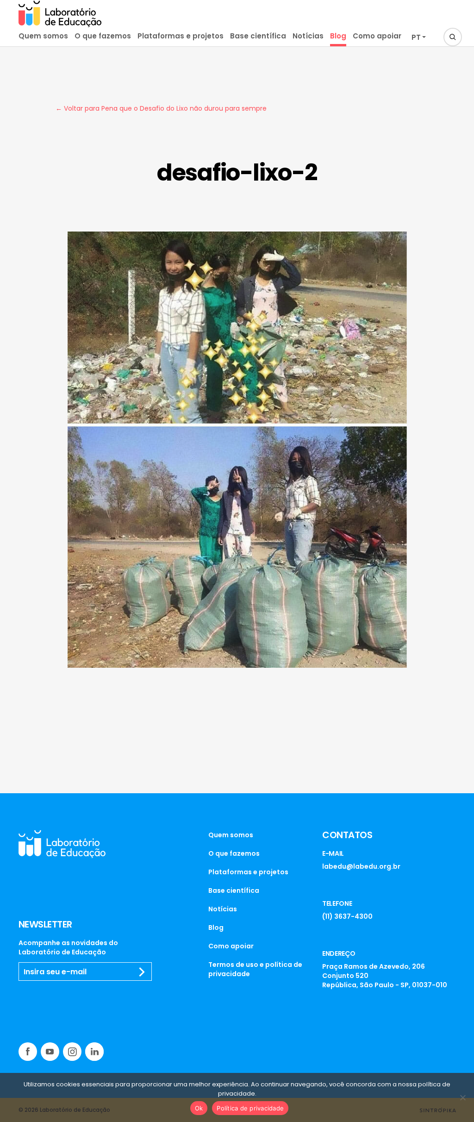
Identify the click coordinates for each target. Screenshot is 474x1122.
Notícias (308, 36)
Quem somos (43, 36)
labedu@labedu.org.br (361, 866)
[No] (462, 1097)
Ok (199, 1108)
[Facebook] (28, 1051)
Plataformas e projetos (180, 36)
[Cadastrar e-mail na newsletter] (142, 972)
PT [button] (416, 37)
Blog (338, 36)
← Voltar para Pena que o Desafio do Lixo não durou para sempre (161, 108)
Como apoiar (377, 36)
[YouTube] (50, 1051)
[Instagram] (72, 1051)
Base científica (258, 36)
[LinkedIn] (94, 1051)
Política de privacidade (250, 1108)
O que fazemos (103, 36)
